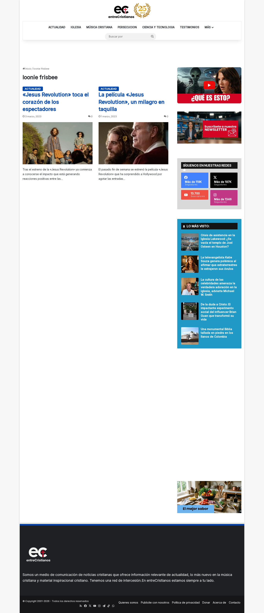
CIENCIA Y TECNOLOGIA (158, 27)
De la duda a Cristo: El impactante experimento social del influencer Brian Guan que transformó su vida (218, 312)
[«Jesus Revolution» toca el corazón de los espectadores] (58, 143)
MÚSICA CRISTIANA (99, 27)
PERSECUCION (127, 27)
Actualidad (33, 88)
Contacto (234, 602)
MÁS (208, 27)
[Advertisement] (132, 52)
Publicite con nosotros (155, 602)
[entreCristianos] (38, 569)
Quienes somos (128, 602)
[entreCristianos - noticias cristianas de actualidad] (132, 10)
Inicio (28, 68)
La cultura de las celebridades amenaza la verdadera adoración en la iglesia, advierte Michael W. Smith (219, 287)
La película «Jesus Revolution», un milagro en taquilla (131, 101)
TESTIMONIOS (189, 27)
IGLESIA (76, 27)
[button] (209, 85)
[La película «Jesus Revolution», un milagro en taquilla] (134, 143)
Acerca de (219, 602)
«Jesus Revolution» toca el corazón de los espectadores (56, 101)
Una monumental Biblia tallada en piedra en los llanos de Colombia (217, 332)
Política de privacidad (186, 602)
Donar (206, 602)
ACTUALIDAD (57, 27)
